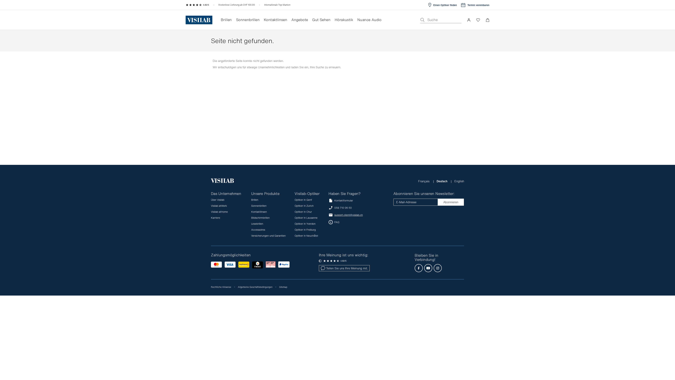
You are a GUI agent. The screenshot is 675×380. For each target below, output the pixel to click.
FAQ (336, 222)
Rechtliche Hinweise (221, 287)
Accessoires (258, 230)
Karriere (215, 218)
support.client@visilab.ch (348, 215)
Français (424, 181)
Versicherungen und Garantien (268, 236)
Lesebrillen (257, 224)
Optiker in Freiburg (305, 230)
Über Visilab (217, 200)
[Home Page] (199, 20)
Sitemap (283, 287)
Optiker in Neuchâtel (306, 236)
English (459, 181)
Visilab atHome (219, 212)
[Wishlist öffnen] (478, 20)
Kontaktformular (343, 200)
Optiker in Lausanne (306, 218)
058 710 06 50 (343, 207)
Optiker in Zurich (304, 206)
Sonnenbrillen (258, 206)
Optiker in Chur (303, 212)
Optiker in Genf (303, 200)
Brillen (254, 200)
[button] (469, 20)
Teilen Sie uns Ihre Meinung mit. (347, 268)
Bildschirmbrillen (260, 218)
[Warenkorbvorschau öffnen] (487, 20)
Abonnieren (450, 202)
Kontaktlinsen (259, 212)
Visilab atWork (219, 206)
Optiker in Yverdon (305, 224)
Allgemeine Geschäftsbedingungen (255, 287)
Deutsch (442, 181)
